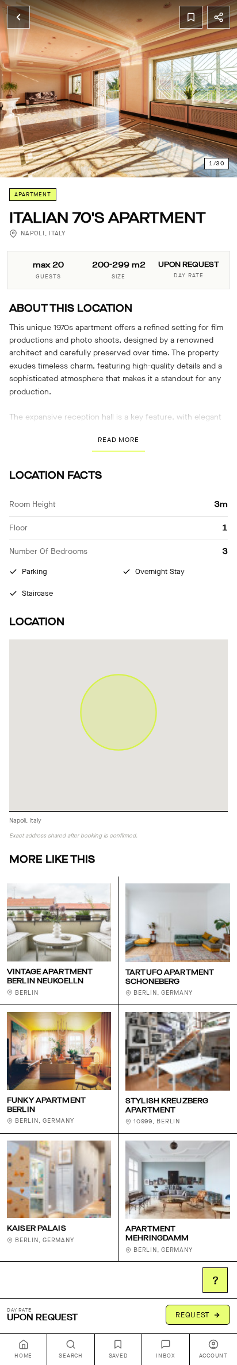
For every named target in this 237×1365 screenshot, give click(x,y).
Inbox (165, 1355)
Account (213, 1355)
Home (23, 1355)
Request (192, 1315)
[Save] (190, 17)
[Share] (218, 17)
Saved (118, 1355)
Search (71, 1355)
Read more (118, 439)
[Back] (18, 17)
